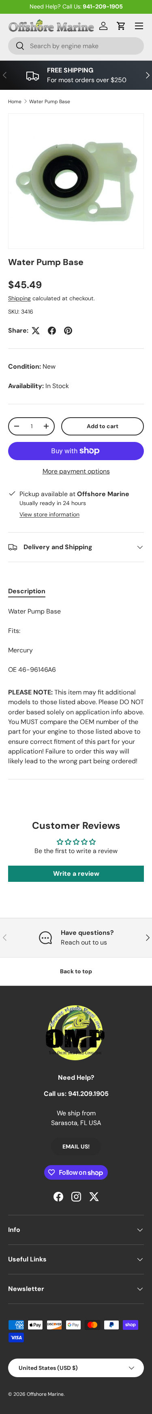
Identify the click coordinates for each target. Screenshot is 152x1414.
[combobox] (76, 46)
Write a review (76, 873)
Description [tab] (26, 591)
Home (14, 101)
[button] (121, 26)
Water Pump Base (49, 101)
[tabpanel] (76, 641)
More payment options (76, 471)
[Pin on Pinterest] (68, 331)
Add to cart (102, 426)
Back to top (76, 971)
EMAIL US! (76, 1146)
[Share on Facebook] (52, 331)
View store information (49, 514)
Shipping (19, 298)
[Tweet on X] (36, 331)
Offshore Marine (45, 1394)
